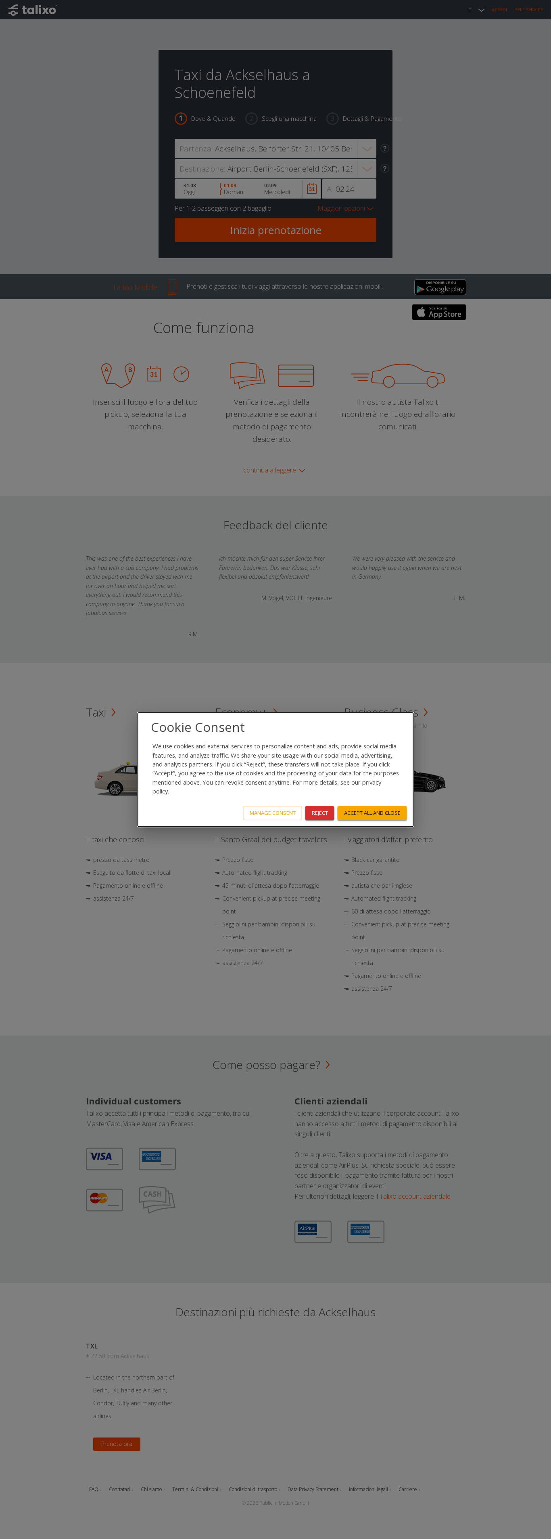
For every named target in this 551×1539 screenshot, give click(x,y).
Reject (320, 812)
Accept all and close (372, 812)
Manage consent (273, 812)
